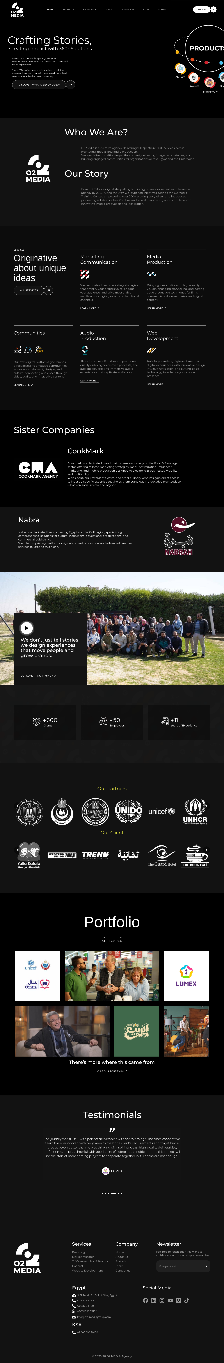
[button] (17, 806)
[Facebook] (145, 1300)
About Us (68, 9)
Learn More (88, 308)
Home (50, 9)
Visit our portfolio (110, 1071)
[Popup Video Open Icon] (27, 628)
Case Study (115, 940)
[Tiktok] (187, 1300)
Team (109, 9)
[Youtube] (170, 1300)
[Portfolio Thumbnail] (37, 976)
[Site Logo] (17, 9)
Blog (146, 9)
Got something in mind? (37, 676)
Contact (163, 9)
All (103, 940)
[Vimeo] (178, 1300)
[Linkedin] (154, 1300)
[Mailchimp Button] (206, 1266)
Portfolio (127, 9)
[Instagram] (162, 1300)
